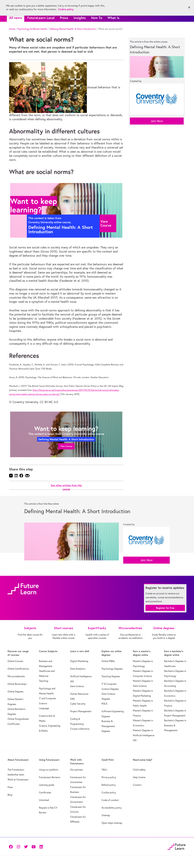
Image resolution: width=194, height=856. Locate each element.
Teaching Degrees (111, 676)
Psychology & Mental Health (32, 28)
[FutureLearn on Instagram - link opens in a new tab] (18, 846)
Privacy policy (109, 777)
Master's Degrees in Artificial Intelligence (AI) (143, 735)
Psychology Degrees (112, 668)
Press (64, 18)
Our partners (76, 769)
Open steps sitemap (112, 822)
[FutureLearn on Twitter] (26, 846)
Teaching (43, 680)
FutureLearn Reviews (49, 777)
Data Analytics (77, 668)
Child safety (139, 769)
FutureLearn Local (41, 18)
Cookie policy (109, 792)
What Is (113, 18)
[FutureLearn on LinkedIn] (41, 846)
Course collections (79, 728)
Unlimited (44, 800)
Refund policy (109, 784)
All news (15, 18)
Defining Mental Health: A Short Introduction (73, 28)
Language (44, 708)
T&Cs (104, 769)
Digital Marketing (79, 661)
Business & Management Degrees (108, 726)
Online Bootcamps (17, 683)
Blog (10, 794)
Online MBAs (108, 661)
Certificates (45, 792)
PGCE (104, 703)
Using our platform (48, 769)
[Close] (189, 7)
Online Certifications (18, 668)
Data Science (77, 686)
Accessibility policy (112, 807)
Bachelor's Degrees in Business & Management (175, 725)
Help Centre (139, 777)
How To (96, 18)
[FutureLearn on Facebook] (11, 846)
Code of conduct (110, 800)
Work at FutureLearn (18, 779)
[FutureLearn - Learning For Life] (176, 846)
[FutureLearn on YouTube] (33, 846)
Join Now (157, 121)
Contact (137, 784)
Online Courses (15, 661)
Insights (80, 18)
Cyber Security (77, 703)
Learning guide (46, 784)
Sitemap (106, 815)
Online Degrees (15, 691)
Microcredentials (16, 676)
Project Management (80, 711)
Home (12, 28)
